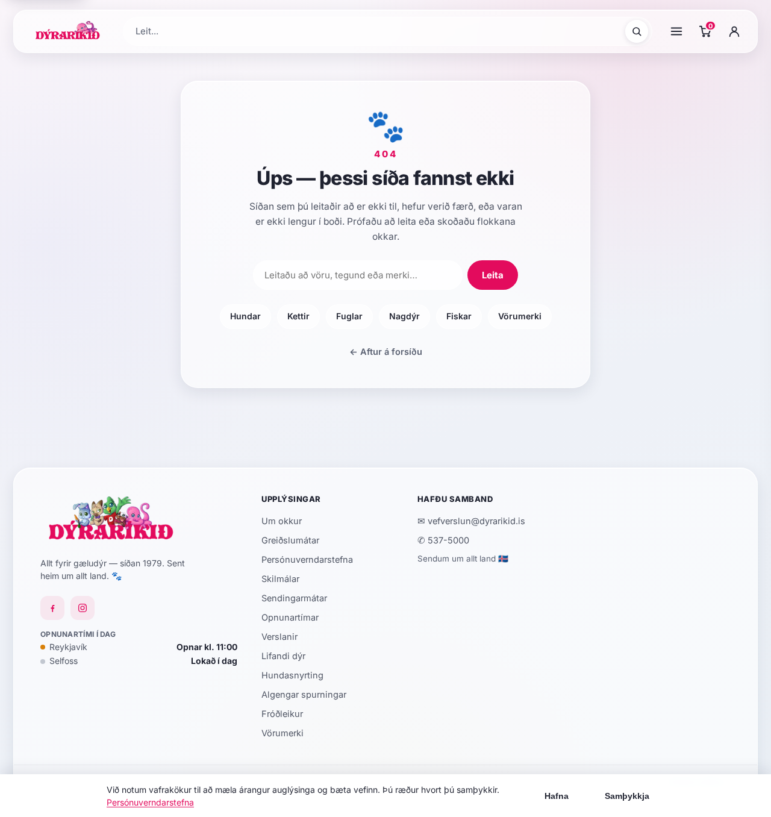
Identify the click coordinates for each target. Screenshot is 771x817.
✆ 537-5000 (443, 540)
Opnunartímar (290, 617)
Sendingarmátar (294, 598)
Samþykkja (627, 796)
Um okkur (281, 521)
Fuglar (349, 316)
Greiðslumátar (290, 540)
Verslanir (279, 636)
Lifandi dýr (283, 656)
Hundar (245, 316)
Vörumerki (520, 316)
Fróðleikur (282, 714)
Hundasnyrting (292, 675)
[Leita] (636, 31)
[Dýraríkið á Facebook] (52, 608)
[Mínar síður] (734, 31)
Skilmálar (280, 579)
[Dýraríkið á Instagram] (82, 608)
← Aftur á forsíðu (385, 351)
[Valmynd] (676, 31)
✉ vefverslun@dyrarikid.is (471, 521)
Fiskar (459, 316)
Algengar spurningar (303, 694)
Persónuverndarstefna (307, 559)
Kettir (298, 316)
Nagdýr (404, 316)
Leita (493, 275)
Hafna (557, 796)
